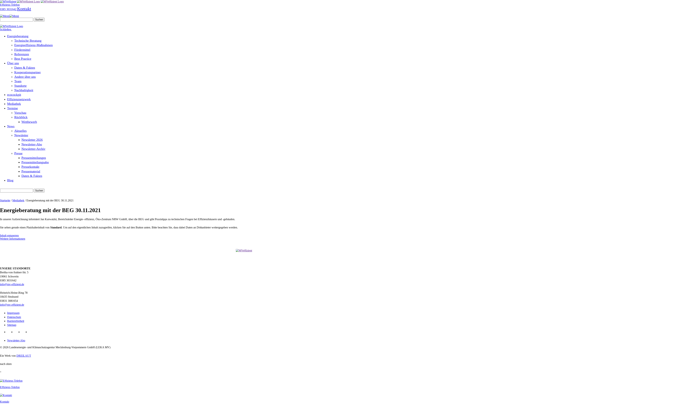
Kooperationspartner (27, 72)
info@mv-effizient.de (12, 284)
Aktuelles (20, 131)
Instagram (31, 332)
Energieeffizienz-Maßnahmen (33, 45)
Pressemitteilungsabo (35, 162)
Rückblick (21, 117)
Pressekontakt (30, 166)
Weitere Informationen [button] (12, 238)
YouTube (24, 332)
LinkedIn (10, 332)
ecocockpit (14, 94)
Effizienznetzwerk (19, 99)
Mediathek (14, 104)
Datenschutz (14, 317)
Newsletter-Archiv (33, 149)
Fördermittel (22, 50)
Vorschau (20, 112)
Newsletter (21, 135)
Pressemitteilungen (33, 158)
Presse (18, 153)
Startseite (5, 200)
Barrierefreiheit (15, 321)
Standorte (20, 85)
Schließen (6, 29)
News (10, 126)
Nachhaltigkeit (23, 90)
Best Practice (22, 58)
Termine (12, 108)
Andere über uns (25, 77)
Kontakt (24, 8)
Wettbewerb (29, 122)
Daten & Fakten (24, 67)
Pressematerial (30, 171)
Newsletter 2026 (32, 139)
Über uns (13, 63)
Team (17, 81)
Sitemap (11, 324)
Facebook (17, 332)
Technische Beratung (27, 40)
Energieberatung (17, 36)
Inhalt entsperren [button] (9, 235)
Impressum (13, 312)
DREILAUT (23, 355)
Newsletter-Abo (31, 144)
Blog (10, 180)
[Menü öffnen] (9, 16)
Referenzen (21, 54)
